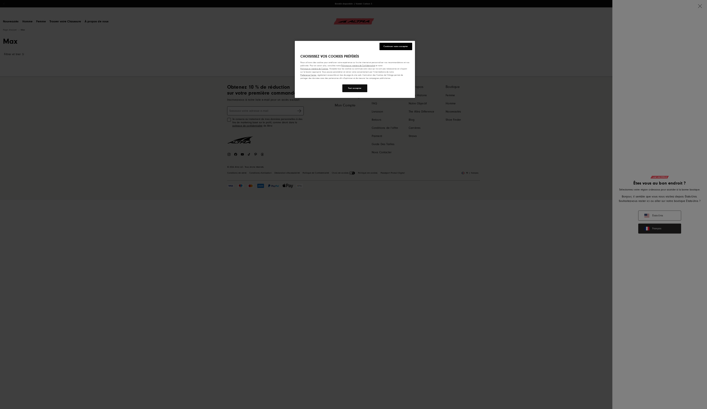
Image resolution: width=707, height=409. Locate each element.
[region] (355, 69)
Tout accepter (354, 88)
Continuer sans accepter (396, 46)
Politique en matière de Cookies (314, 69)
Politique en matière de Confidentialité (358, 65)
